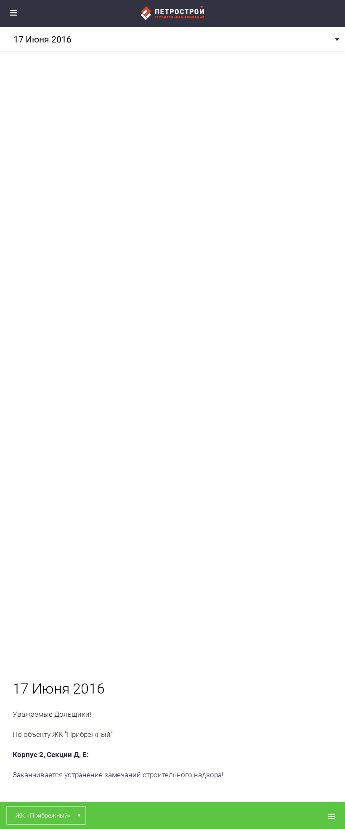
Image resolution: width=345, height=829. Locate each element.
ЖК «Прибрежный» (43, 815)
